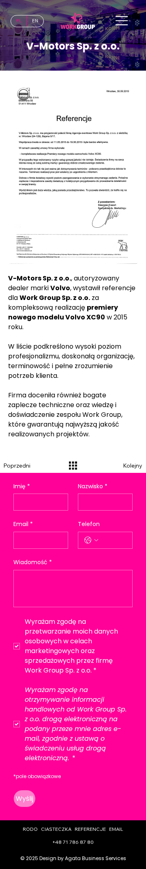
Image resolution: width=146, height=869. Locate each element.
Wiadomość (32, 562)
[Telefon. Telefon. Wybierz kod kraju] (91, 540)
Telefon (89, 524)
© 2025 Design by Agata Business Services (73, 858)
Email (23, 524)
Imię (21, 486)
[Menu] (122, 21)
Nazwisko (92, 486)
